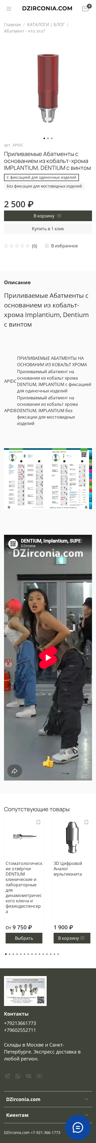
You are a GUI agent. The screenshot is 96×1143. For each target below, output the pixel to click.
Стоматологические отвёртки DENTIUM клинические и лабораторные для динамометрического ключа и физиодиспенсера (24, 887)
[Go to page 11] (43, 954)
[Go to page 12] (47, 954)
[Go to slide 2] (48, 138)
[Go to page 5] (21, 954)
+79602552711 (20, 1030)
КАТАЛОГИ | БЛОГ (46, 25)
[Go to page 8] (32, 954)
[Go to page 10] (39, 954)
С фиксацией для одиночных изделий (41, 177)
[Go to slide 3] (52, 138)
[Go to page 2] (9, 954)
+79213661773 (20, 1023)
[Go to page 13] (50, 954)
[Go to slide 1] (44, 138)
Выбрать (24, 938)
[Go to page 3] (13, 954)
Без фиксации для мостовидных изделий (44, 186)
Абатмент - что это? (24, 31)
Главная (12, 25)
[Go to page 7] (28, 954)
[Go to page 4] (17, 954)
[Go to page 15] (58, 954)
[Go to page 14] (54, 954)
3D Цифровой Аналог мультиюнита (68, 868)
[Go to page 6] (24, 954)
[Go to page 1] (6, 954)
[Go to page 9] (36, 954)
